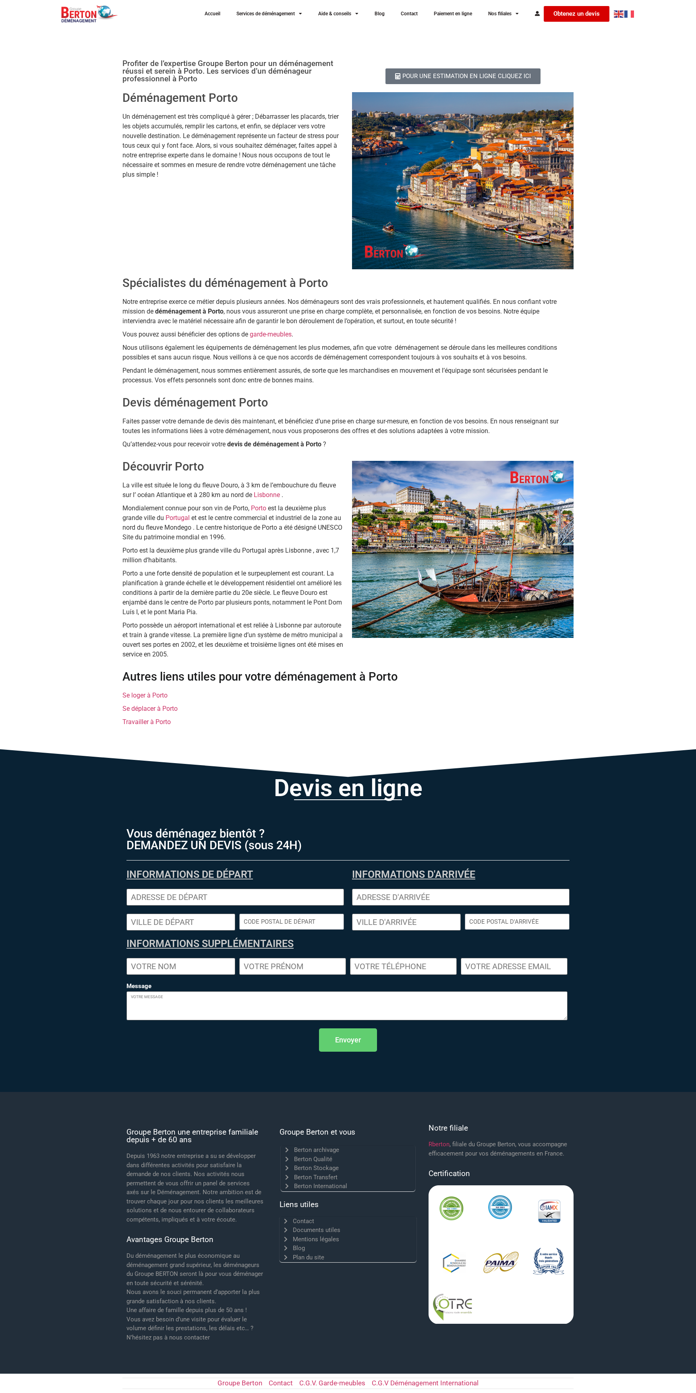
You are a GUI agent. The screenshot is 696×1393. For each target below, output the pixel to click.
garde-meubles (271, 334)
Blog (380, 14)
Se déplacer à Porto (150, 708)
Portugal (178, 518)
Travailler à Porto (146, 722)
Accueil (212, 14)
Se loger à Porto (145, 695)
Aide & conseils (334, 14)
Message (138, 986)
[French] (629, 13)
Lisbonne (267, 495)
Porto (258, 508)
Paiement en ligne (453, 14)
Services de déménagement (265, 14)
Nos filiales (500, 14)
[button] (348, 1040)
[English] (619, 13)
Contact (409, 14)
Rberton (439, 1144)
